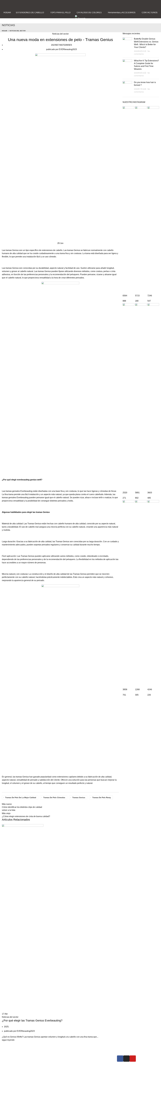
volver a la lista (8, 810)
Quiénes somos (91, 1057)
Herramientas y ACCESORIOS (62, 1070)
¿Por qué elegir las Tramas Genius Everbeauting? (32, 1020)
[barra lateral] (3, 1116)
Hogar (4, 30)
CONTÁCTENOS (92, 1066)
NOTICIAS (88, 1061)
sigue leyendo (8, 1040)
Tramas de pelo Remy (101, 797)
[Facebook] (120, 1058)
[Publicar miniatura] (127, 46)
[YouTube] (133, 1058)
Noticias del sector (18, 30)
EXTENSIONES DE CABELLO (63, 1057)
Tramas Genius (78, 797)
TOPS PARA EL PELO (59, 1061)
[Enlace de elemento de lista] (27, 1079)
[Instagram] (126, 1058)
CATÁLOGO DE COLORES (61, 1066)
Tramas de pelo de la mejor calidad (20, 797)
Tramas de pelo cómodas (54, 797)
